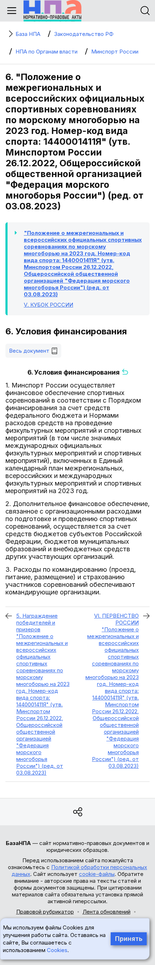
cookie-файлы (97, 874)
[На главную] (52, 11)
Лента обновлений (106, 911)
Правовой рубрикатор (45, 911)
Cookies (57, 950)
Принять (128, 938)
